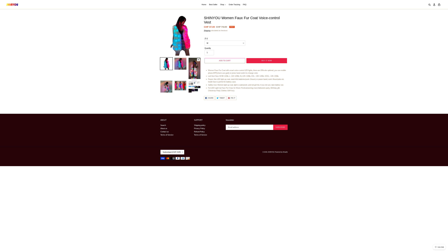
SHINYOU (271, 152)
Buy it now (267, 60)
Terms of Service (166, 135)
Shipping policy (199, 125)
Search (163, 125)
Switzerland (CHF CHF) (172, 152)
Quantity (208, 48)
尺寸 (206, 39)
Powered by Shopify (281, 152)
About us (163, 128)
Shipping (207, 30)
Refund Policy (199, 132)
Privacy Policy (199, 128)
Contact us (164, 132)
